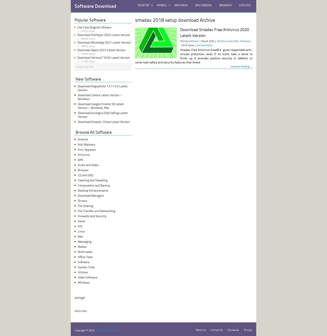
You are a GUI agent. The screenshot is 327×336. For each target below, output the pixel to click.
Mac (236, 41)
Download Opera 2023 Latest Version (101, 51)
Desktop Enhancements (93, 190)
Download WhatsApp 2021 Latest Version (104, 44)
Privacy (248, 330)
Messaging (84, 241)
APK (80, 160)
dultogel (80, 297)
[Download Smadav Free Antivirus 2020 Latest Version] (156, 43)
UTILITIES (245, 5)
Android (83, 139)
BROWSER (225, 5)
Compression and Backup (94, 185)
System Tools (86, 267)
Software (194, 41)
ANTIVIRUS (181, 5)
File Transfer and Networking (96, 211)
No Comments (204, 45)
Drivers (82, 201)
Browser (83, 170)
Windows (245, 41)
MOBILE (162, 5)
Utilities (83, 272)
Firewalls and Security (92, 216)
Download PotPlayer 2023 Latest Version (103, 36)
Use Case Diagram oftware (94, 29)
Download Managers (91, 195)
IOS (80, 226)
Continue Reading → (241, 66)
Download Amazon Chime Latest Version (104, 122)
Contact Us (217, 330)
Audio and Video (88, 165)
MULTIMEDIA (203, 5)
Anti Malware (86, 144)
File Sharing (85, 206)
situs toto (81, 311)
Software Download (95, 6)
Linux (230, 41)
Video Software (87, 277)
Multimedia (85, 252)
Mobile (82, 247)
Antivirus (222, 41)
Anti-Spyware (87, 149)
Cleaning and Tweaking (92, 180)
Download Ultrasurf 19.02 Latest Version (103, 59)
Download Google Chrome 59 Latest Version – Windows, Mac (101, 106)
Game (81, 221)
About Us (201, 330)
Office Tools (85, 257)
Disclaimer (233, 330)
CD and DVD (85, 175)
